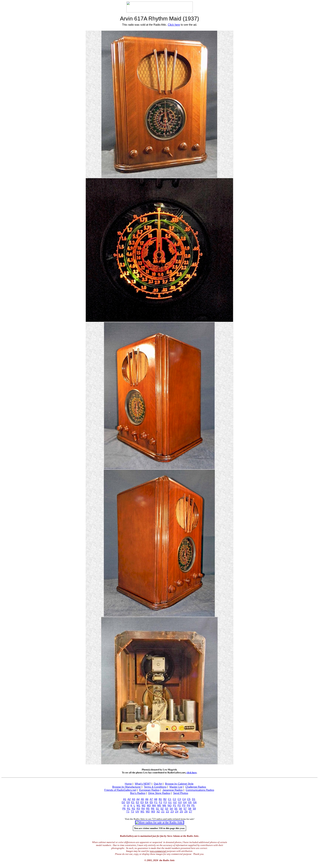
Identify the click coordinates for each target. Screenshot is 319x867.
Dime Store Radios (159, 793)
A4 (138, 799)
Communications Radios (200, 789)
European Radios (149, 789)
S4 (171, 808)
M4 (154, 805)
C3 (179, 799)
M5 (159, 805)
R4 (143, 808)
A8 (155, 799)
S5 (175, 808)
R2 (133, 808)
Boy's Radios (137, 793)
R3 (138, 808)
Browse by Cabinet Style (179, 783)
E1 (132, 802)
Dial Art (158, 783)
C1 (169, 799)
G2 (175, 802)
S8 (189, 808)
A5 (142, 799)
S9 (194, 808)
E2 (137, 802)
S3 (166, 808)
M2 (143, 805)
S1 (157, 808)
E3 (142, 802)
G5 (190, 802)
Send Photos (180, 793)
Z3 (172, 811)
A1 (124, 799)
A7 (151, 799)
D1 (193, 799)
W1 (142, 811)
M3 (149, 805)
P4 (188, 805)
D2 (123, 802)
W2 (148, 811)
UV (137, 811)
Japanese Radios (172, 789)
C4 (184, 799)
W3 (153, 811)
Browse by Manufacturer (126, 786)
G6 (195, 802)
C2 (174, 799)
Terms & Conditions (155, 786)
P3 (183, 805)
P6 (124, 808)
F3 (165, 802)
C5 (189, 799)
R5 (148, 808)
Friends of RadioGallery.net (120, 789)
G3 (180, 802)
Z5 (181, 811)
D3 (128, 802)
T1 (127, 811)
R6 (152, 808)
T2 (132, 811)
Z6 (186, 811)
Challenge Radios (195, 786)
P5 (193, 805)
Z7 (190, 811)
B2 (165, 799)
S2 (162, 808)
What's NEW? (143, 783)
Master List (175, 786)
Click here (174, 24)
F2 (160, 802)
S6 (180, 808)
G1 (170, 802)
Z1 (162, 811)
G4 (185, 802)
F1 (155, 802)
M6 (164, 805)
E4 (146, 802)
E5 (151, 802)
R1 (128, 808)
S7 (185, 808)
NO (169, 805)
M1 (138, 805)
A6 (146, 799)
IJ (128, 805)
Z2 (167, 811)
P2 (179, 805)
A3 (133, 799)
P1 (174, 805)
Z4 (176, 811)
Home (128, 783)
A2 (129, 799)
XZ (158, 811)
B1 (160, 799)
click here (191, 772)
